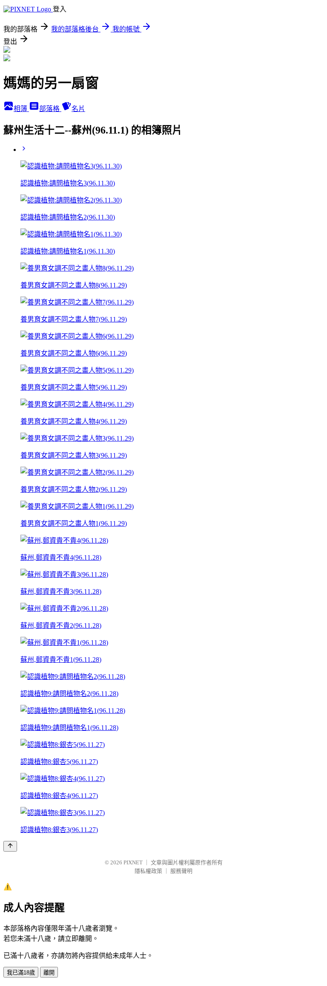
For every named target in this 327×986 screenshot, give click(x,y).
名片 (78, 108)
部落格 (50, 108)
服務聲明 (181, 871)
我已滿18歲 (21, 972)
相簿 (21, 108)
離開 (48, 972)
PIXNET (133, 862)
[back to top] (10, 846)
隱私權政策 (148, 871)
